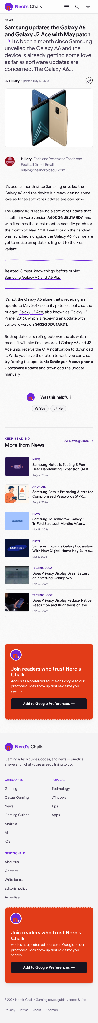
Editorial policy (16, 888)
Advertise (12, 897)
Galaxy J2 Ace (31, 312)
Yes (42, 408)
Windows (59, 797)
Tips (55, 806)
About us (12, 862)
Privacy (10, 1010)
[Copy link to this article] (89, 80)
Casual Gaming (17, 797)
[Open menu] (66, 6)
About (36, 1010)
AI (6, 832)
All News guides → (78, 441)
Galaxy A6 (13, 193)
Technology (61, 789)
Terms (24, 1010)
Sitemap (52, 1010)
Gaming (11, 789)
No (60, 408)
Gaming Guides (17, 815)
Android (11, 824)
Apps (56, 815)
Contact (11, 871)
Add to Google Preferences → (49, 704)
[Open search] (77, 6)
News (9, 20)
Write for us (14, 879)
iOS (7, 841)
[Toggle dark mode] (88, 6)
